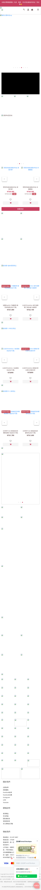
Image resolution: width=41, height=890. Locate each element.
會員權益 (6, 813)
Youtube (5, 802)
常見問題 (6, 816)
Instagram (6, 797)
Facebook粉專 (7, 792)
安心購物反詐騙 (8, 824)
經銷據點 (6, 790)
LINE (4, 800)
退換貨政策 (6, 821)
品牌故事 (6, 787)
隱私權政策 (6, 818)
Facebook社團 (7, 795)
